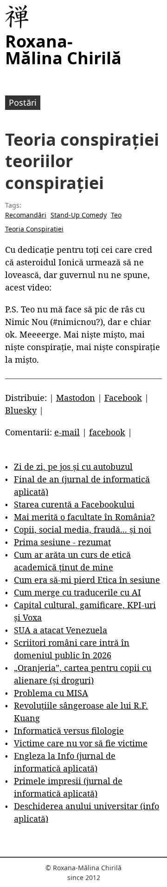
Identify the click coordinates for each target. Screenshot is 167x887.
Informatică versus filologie (69, 730)
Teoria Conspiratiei (34, 228)
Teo (116, 214)
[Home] (16, 16)
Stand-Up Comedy (79, 214)
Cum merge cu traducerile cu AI (77, 592)
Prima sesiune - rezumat (62, 542)
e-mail (67, 432)
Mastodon (75, 397)
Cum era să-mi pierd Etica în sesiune (87, 579)
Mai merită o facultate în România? (84, 516)
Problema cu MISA (51, 692)
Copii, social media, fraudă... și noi (82, 529)
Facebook (123, 397)
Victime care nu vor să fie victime (81, 743)
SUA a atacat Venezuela (60, 630)
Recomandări (25, 214)
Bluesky (21, 410)
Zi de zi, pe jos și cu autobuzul (73, 466)
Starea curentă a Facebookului (74, 504)
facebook (107, 432)
